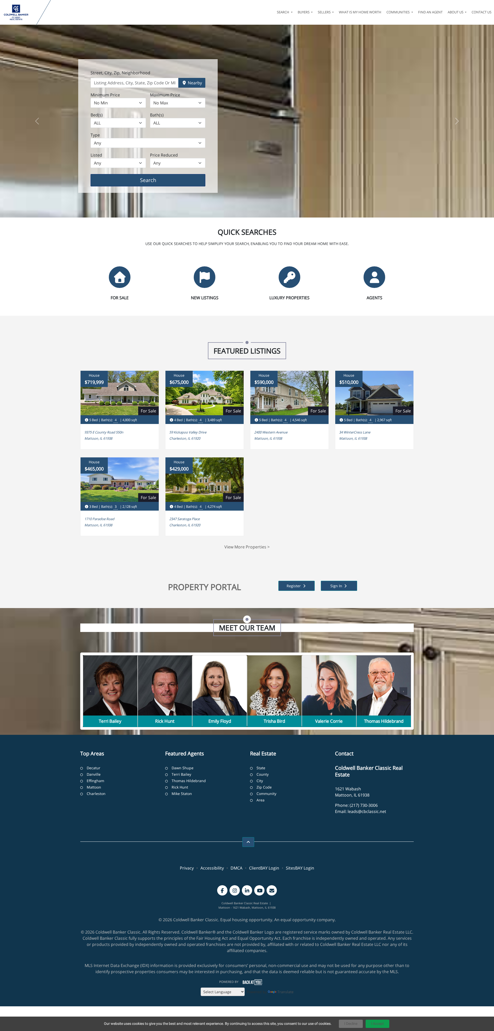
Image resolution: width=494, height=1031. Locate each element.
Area (260, 800)
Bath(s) (157, 115)
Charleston (96, 793)
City (260, 780)
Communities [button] (398, 12)
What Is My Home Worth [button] (360, 12)
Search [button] (283, 12)
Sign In (336, 585)
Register (294, 585)
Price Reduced (164, 155)
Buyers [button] (304, 12)
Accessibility (212, 868)
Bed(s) (97, 115)
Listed (96, 155)
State (261, 767)
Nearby (194, 83)
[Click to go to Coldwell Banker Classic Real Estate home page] (19, 12)
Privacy (187, 868)
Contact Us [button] (481, 12)
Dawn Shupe (182, 767)
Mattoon (94, 787)
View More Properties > (247, 547)
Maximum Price (165, 95)
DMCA (236, 868)
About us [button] (456, 12)
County (263, 774)
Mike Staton (182, 793)
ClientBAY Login (264, 868)
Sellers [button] (324, 12)
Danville (94, 774)
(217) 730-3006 (364, 805)
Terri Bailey (181, 774)
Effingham (95, 780)
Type (95, 135)
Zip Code (264, 787)
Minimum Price (105, 95)
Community (266, 793)
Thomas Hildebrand (189, 780)
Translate (285, 991)
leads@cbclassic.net (367, 811)
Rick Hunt (180, 787)
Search (156, 180)
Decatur (93, 767)
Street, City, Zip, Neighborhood (120, 73)
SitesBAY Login (300, 868)
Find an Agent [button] (430, 12)
